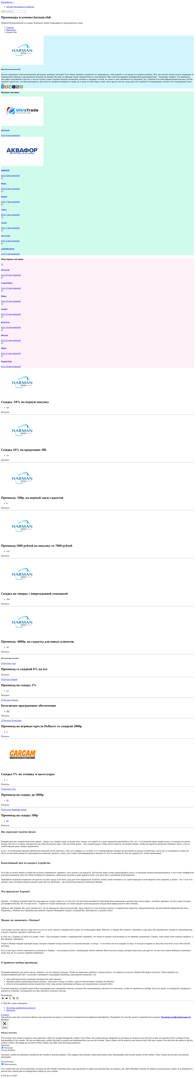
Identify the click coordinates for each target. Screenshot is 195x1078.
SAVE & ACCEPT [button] (9, 1076)
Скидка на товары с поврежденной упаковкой (34, 593)
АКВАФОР (5, 170)
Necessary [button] (5, 1045)
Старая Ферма (6, 283)
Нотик (3, 183)
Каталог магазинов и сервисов (20, 7)
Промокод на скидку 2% (18, 685)
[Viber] (17, 86)
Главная (10, 27)
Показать (5, 412)
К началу (5, 1015)
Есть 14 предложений (11, 327)
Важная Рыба (6, 361)
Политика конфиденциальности (20, 1008)
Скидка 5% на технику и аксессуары (28, 774)
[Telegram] (10, 86)
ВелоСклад (5, 322)
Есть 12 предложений (11, 340)
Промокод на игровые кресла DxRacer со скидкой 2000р (41, 726)
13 (7, 691)
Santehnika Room (7, 249)
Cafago (3, 210)
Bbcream (4, 335)
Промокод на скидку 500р (19, 815)
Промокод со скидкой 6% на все (24, 669)
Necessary (8, 1048)
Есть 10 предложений (11, 366)
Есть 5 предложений (10, 241)
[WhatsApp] (21, 86)
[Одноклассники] (6, 86)
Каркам (4, 197)
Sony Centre (5, 236)
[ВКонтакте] (2, 86)
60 (7, 821)
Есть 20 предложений (11, 275)
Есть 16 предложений (11, 288)
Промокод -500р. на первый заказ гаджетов (32, 497)
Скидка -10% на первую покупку (25, 402)
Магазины (11, 30)
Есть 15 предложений (11, 301)
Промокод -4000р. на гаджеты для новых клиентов (37, 641)
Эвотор (4, 223)
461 (8, 711)
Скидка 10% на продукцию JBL (24, 449)
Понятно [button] (5, 1019)
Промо (6, 2)
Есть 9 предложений (10, 135)
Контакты (10, 1010)
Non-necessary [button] (7, 1061)
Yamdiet (4, 309)
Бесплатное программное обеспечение (28, 705)
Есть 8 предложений (10, 175)
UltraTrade (5, 130)
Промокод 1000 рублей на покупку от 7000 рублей (36, 545)
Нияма (3, 296)
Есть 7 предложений (10, 202)
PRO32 (3, 348)
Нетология (5, 270)
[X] (13, 86)
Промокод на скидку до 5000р (22, 794)
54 (7, 800)
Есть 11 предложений (11, 353)
